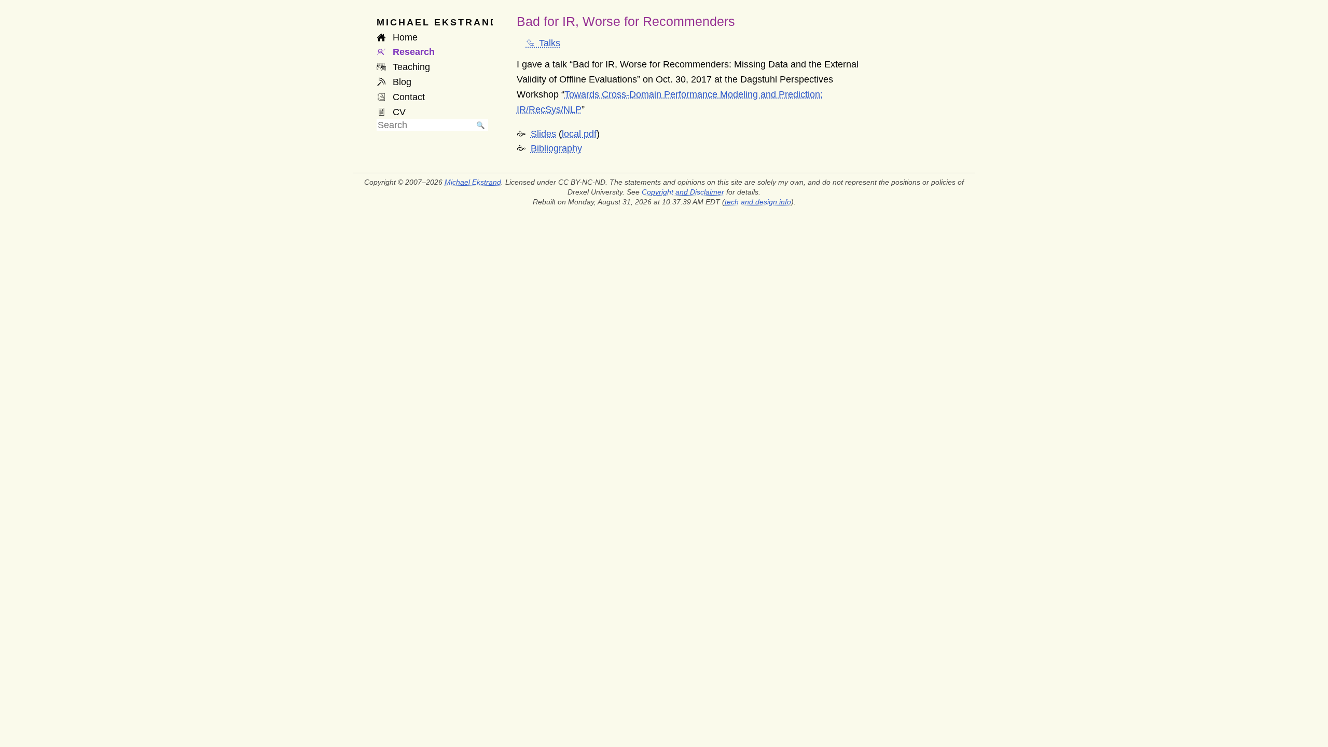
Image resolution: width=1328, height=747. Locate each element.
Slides (543, 134)
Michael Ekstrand (473, 182)
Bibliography (556, 148)
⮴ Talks (543, 43)
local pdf (579, 134)
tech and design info (758, 202)
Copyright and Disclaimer (683, 192)
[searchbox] (425, 125)
